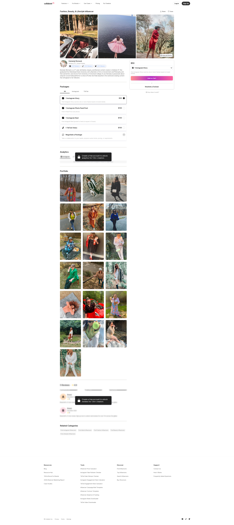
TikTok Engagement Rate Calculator (91, 483)
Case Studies (48, 483)
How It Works (158, 472)
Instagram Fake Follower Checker (90, 472)
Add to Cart (152, 78)
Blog (45, 469)
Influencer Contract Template (89, 491)
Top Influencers (122, 472)
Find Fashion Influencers (101, 430)
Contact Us (157, 469)
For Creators (107, 3)
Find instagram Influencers (68, 430)
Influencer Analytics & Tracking (89, 495)
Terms (63, 519)
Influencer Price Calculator (88, 469)
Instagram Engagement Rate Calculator (92, 480)
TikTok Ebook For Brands (51, 476)
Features (64, 3)
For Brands (75, 3)
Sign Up (186, 3)
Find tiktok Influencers (85, 430)
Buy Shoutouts (121, 480)
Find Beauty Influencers (118, 430)
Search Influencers (122, 476)
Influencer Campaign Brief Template (91, 487)
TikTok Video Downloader (88, 502)
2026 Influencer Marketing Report (54, 480)
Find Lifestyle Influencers (68, 434)
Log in (176, 3)
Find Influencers (122, 469)
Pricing (98, 3)
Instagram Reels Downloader (89, 498)
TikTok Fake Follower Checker (89, 476)
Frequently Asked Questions (162, 476)
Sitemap (69, 519)
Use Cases (87, 3)
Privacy (57, 519)
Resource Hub (48, 472)
